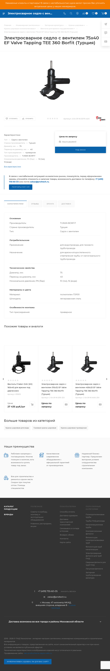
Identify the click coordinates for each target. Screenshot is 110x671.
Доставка (66, 204)
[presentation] (3, 379)
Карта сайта (65, 542)
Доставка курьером (69, 515)
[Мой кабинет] (77, 13)
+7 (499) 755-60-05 (48, 591)
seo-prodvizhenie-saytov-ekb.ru (38, 653)
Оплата (50, 204)
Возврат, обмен (67, 535)
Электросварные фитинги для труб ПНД (94, 556)
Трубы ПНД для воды (95, 521)
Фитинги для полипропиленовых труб (95, 540)
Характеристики (15, 204)
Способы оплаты (67, 512)
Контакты (64, 538)
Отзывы (35, 204)
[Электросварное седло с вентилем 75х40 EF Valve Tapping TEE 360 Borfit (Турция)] (55, 81)
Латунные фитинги (94, 569)
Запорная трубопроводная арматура (93, 575)
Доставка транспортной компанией (66, 522)
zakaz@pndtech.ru (39, 182)
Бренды (8, 514)
